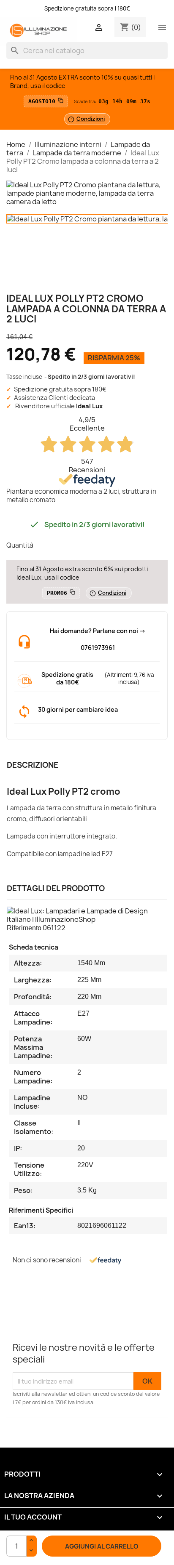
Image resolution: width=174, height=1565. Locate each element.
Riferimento (24, 928)
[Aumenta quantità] (31, 1541)
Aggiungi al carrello (102, 1546)
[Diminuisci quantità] (31, 1551)
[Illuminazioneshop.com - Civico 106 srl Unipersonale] (38, 31)
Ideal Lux (89, 406)
